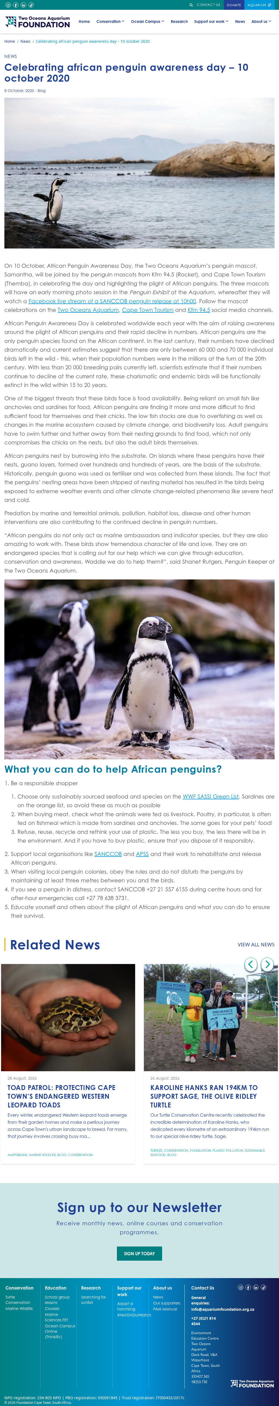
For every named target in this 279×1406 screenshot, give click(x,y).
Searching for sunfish (93, 1299)
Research (179, 21)
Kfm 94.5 (199, 310)
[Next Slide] (267, 964)
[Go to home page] (37, 21)
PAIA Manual (165, 1308)
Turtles (156, 1150)
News (240, 21)
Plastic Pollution (228, 1150)
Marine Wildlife (42, 1155)
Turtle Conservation (17, 1299)
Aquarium (257, 4)
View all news (256, 944)
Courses (52, 1308)
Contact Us (207, 1288)
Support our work (209, 21)
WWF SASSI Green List (211, 796)
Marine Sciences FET (56, 1317)
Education (55, 1288)
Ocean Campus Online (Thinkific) (60, 1331)
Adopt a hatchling (126, 1306)
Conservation (108, 21)
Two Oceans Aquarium (88, 310)
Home (84, 21)
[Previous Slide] (251, 964)
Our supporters (166, 1302)
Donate (234, 4)
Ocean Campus (145, 21)
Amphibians (17, 1155)
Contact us (208, 5)
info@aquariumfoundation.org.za (222, 1309)
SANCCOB (108, 854)
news (10, 56)
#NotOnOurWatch (132, 1314)
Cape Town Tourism (148, 310)
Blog (42, 90)
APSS (142, 854)
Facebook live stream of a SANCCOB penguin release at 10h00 (112, 301)
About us (259, 21)
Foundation (200, 1150)
